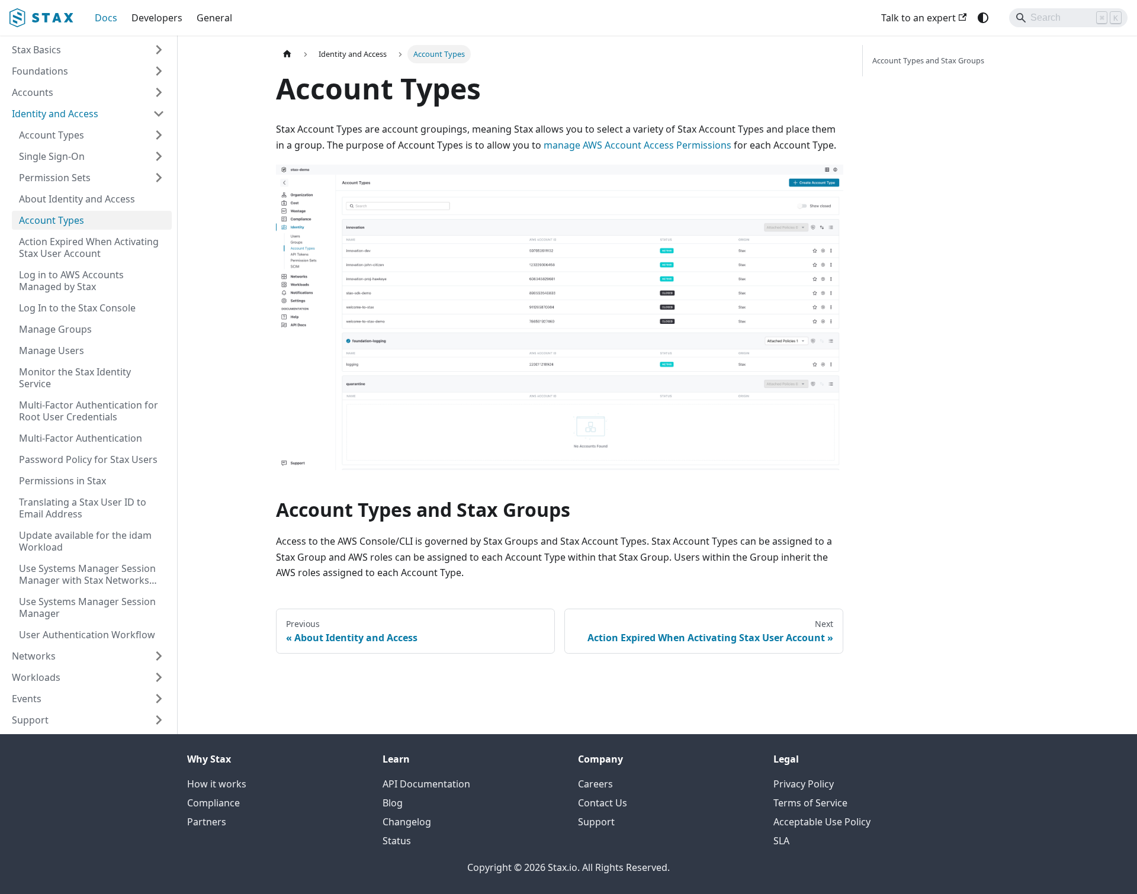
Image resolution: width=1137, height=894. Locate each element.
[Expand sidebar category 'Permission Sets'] (159, 177)
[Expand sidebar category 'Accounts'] (159, 92)
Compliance (213, 802)
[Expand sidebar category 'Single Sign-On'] (159, 156)
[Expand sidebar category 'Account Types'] (159, 135)
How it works (216, 783)
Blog (393, 802)
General (214, 17)
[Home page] (287, 54)
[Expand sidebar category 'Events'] (159, 698)
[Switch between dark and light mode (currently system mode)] (983, 17)
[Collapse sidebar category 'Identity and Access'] (159, 113)
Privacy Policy (803, 783)
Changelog (407, 821)
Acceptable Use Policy (822, 821)
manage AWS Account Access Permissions (637, 145)
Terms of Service (810, 802)
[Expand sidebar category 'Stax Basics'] (159, 49)
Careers (595, 783)
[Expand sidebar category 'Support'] (159, 719)
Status (397, 840)
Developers (156, 17)
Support (596, 821)
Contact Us (602, 802)
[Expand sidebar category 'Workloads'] (159, 677)
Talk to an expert (918, 17)
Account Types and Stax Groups (928, 60)
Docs (106, 17)
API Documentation (426, 783)
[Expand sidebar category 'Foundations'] (159, 71)
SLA (781, 840)
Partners (206, 821)
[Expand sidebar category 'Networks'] (159, 656)
